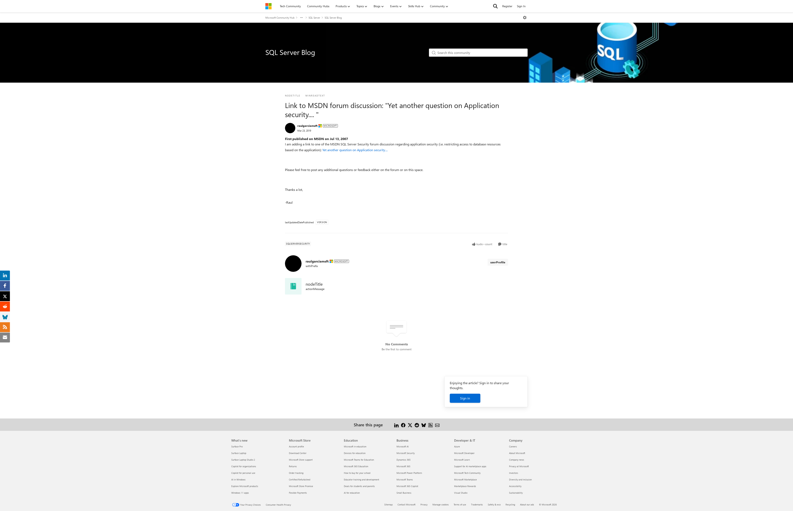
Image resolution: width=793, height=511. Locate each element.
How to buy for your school (357, 472)
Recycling (510, 504)
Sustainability (516, 492)
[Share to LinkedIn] (396, 424)
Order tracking (296, 472)
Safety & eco (494, 504)
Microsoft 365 (403, 466)
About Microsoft (517, 453)
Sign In (521, 6)
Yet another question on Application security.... (355, 150)
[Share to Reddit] (417, 424)
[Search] (495, 6)
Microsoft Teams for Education (359, 459)
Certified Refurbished (299, 479)
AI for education (352, 492)
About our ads (527, 504)
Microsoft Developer (464, 453)
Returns (293, 466)
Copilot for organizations (243, 466)
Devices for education (355, 453)
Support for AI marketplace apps (470, 466)
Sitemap (388, 504)
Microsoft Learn (462, 459)
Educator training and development (361, 479)
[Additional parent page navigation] (301, 17)
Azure (457, 446)
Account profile (296, 446)
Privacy (423, 504)
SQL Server (314, 17)
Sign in (465, 398)
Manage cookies (440, 504)
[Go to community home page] (268, 6)
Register (507, 6)
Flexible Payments (298, 492)
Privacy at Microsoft (519, 466)
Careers (513, 446)
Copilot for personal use (243, 472)
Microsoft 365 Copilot (407, 486)
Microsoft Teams (404, 479)
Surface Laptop (238, 453)
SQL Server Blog (333, 17)
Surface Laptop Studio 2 (243, 459)
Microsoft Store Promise (301, 486)
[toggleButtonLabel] (525, 17)
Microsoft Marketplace (465, 479)
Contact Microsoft (406, 504)
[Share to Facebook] (403, 424)
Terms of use (460, 504)
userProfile (497, 262)
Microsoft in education (355, 446)
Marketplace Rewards (465, 486)
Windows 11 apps (240, 492)
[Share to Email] (437, 424)
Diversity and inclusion (520, 479)
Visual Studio (460, 492)
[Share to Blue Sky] (423, 424)
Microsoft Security (405, 453)
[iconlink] (293, 286)
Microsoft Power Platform (409, 472)
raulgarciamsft (307, 126)
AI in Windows (238, 479)
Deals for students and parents (359, 486)
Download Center (297, 453)
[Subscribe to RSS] (430, 424)
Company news (516, 459)
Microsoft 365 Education (356, 466)
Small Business (403, 492)
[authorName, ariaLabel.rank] (290, 128)
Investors (513, 472)
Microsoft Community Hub (279, 17)
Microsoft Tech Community (467, 472)
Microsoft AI (402, 446)
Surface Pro (237, 446)
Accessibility (515, 486)
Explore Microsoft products (244, 486)
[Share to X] (410, 424)
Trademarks (477, 504)
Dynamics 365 (403, 459)
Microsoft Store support (301, 459)
